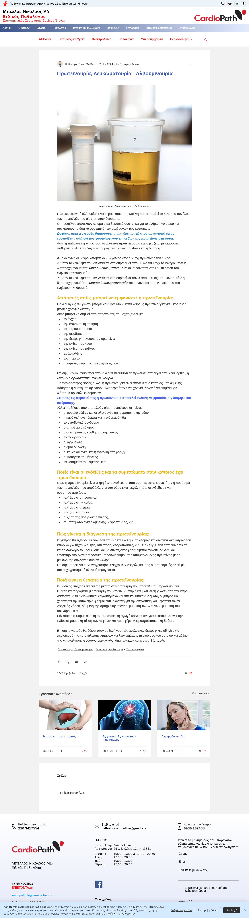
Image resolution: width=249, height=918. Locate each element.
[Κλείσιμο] (244, 910)
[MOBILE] (230, 3)
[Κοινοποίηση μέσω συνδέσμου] (85, 662)
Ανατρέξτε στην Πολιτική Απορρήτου (112, 913)
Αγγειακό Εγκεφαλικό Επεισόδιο (119, 738)
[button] (112, 28)
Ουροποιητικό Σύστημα (109, 649)
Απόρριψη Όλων (208, 910)
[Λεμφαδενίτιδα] (183, 715)
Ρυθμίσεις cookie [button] (181, 910)
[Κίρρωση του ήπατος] (65, 715)
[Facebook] (98, 884)
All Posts (45, 39)
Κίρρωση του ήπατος (59, 736)
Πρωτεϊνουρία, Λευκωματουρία (75, 649)
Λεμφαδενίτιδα (173, 736)
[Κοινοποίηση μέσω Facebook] (59, 662)
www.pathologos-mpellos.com (33, 895)
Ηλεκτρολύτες (101, 39)
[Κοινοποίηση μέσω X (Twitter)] (67, 662)
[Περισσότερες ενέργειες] (190, 64)
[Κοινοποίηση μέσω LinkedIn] (76, 662)
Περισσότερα (179, 39)
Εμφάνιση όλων (201, 693)
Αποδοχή (231, 910)
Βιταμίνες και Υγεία (72, 39)
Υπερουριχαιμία (152, 39)
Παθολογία (126, 39)
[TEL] (222, 3)
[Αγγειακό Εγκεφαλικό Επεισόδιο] (124, 715)
